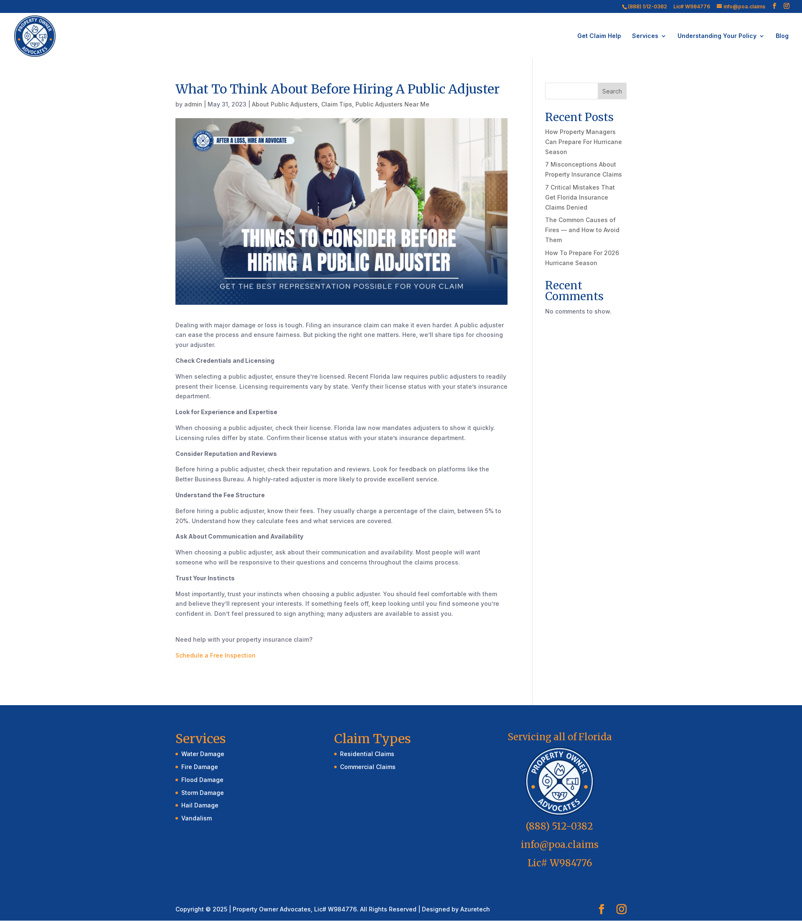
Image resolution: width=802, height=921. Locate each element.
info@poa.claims (560, 844)
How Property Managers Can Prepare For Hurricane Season (583, 141)
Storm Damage (202, 792)
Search (612, 91)
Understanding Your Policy (717, 36)
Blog (782, 36)
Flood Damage (202, 779)
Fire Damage (199, 766)
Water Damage (202, 753)
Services (645, 36)
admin (193, 104)
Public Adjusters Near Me (392, 104)
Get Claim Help (599, 36)
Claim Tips (336, 104)
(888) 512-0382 (647, 6)
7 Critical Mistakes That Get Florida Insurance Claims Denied (580, 197)
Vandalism (196, 818)
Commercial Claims (368, 766)
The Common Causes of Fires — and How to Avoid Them (582, 229)
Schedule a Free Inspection (215, 655)
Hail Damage (199, 805)
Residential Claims (367, 753)
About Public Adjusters (285, 104)
